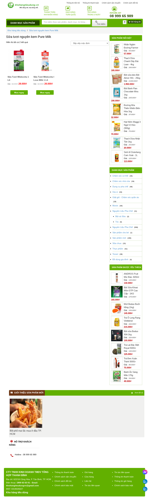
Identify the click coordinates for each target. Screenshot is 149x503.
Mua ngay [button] (19, 92)
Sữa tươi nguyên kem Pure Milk (43, 30)
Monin (115, 205)
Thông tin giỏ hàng (123, 481)
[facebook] (124, 22)
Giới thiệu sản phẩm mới (28, 392)
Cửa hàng (89, 477)
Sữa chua (116, 243)
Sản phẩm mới (119, 238)
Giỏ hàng (89, 472)
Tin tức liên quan (92, 485)
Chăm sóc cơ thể (120, 176)
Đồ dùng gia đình (120, 259)
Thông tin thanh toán (91, 3)
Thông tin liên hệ (73, 3)
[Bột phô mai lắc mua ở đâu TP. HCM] (26, 413)
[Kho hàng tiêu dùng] (23, 5)
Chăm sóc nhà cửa (121, 181)
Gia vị (115, 192)
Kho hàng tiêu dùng (17, 30)
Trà (116, 222)
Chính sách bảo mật (64, 485)
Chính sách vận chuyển (111, 3)
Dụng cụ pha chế (120, 186)
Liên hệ (88, 481)
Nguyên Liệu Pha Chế (122, 211)
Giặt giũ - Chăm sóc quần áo (125, 197)
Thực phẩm (117, 248)
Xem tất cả (139, 393)
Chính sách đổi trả (130, 3)
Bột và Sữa (120, 216)
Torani (115, 254)
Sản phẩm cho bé (120, 232)
